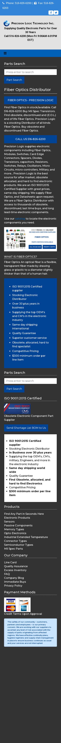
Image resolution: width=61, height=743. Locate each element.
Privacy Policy (13, 585)
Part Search (14, 79)
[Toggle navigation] (5, 53)
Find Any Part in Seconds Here (24, 513)
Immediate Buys (15, 581)
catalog (20, 218)
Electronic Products (17, 517)
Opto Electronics (15, 533)
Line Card (10, 562)
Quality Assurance (16, 566)
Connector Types (15, 540)
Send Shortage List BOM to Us (26, 427)
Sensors (9, 521)
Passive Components (18, 525)
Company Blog (14, 577)
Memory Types (14, 529)
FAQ (7, 574)
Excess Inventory (15, 570)
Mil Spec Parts (13, 548)
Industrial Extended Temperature (26, 537)
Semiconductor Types (18, 544)
